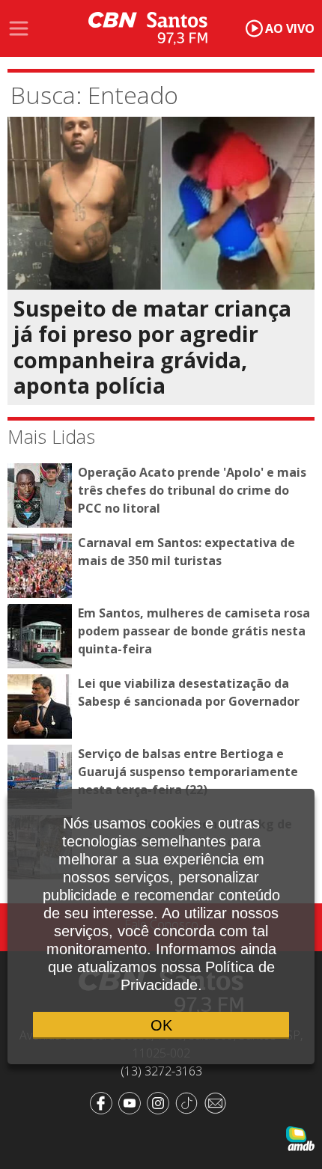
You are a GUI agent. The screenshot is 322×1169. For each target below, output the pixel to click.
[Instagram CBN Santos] (161, 1102)
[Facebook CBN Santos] (104, 1102)
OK (161, 1025)
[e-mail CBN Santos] (218, 1102)
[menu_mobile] (18, 28)
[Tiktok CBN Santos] (189, 1102)
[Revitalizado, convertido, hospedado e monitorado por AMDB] (300, 1137)
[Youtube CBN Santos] (132, 1102)
